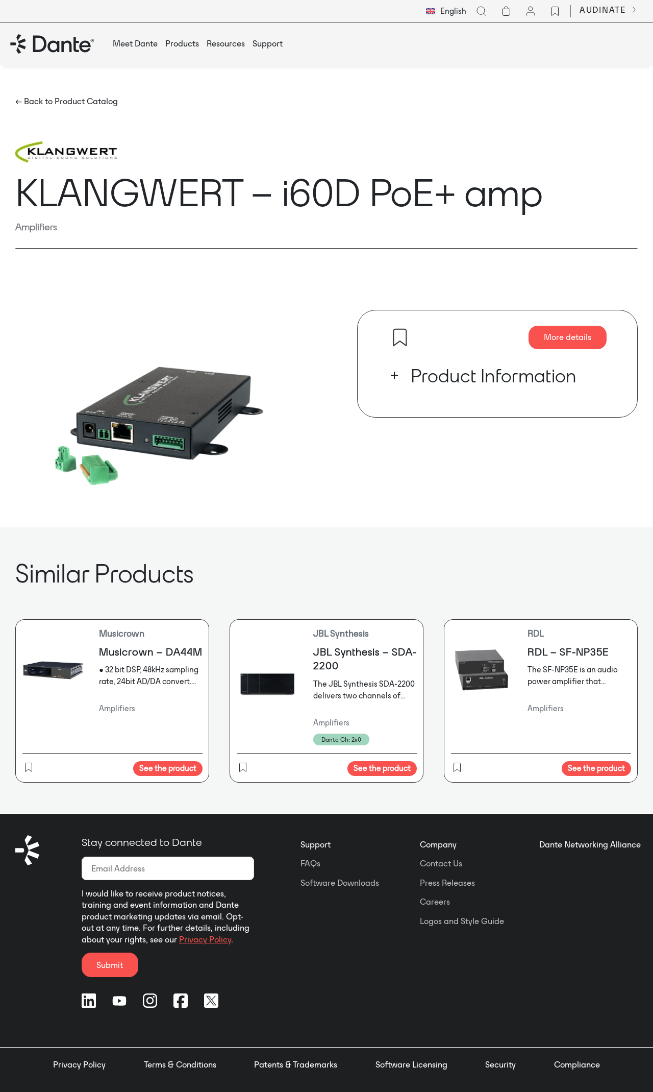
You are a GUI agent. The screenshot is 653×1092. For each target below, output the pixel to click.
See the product (167, 768)
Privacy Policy (205, 939)
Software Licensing (411, 1064)
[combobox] (446, 11)
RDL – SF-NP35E (568, 651)
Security (500, 1064)
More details (567, 337)
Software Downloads (339, 883)
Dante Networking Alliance (590, 844)
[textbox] (446, 11)
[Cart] (506, 11)
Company (438, 844)
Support (315, 844)
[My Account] (530, 11)
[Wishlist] (555, 11)
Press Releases (447, 883)
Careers (435, 901)
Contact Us (441, 863)
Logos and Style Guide (462, 921)
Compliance (577, 1064)
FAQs (310, 863)
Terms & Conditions (180, 1064)
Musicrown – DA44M (151, 651)
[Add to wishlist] (400, 337)
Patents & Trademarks (295, 1064)
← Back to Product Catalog (66, 101)
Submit (109, 965)
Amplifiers (36, 227)
